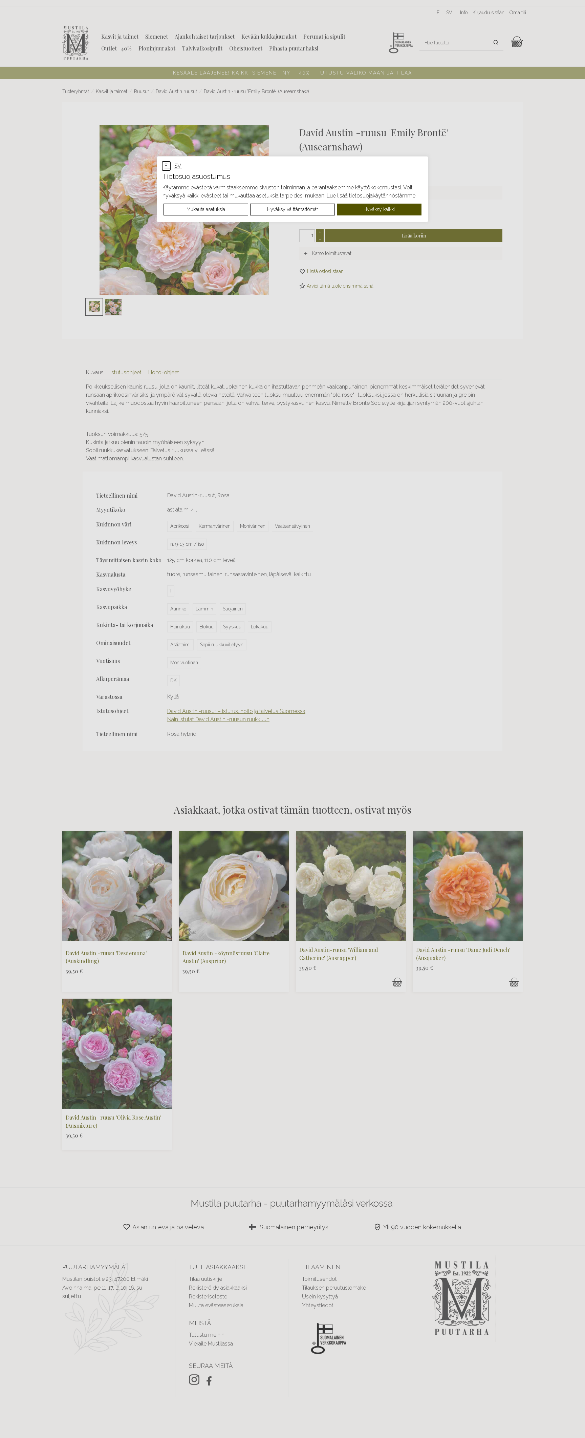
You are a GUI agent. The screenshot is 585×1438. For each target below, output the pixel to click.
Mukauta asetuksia (206, 209)
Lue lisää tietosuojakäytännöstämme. (371, 195)
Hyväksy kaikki (379, 209)
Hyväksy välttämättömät (292, 209)
